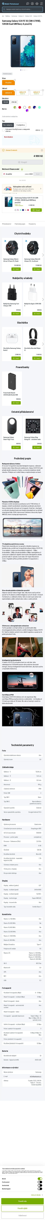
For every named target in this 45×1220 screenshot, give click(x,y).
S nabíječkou (21, 125)
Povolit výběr (22, 1208)
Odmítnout (23, 1215)
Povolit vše (22, 1201)
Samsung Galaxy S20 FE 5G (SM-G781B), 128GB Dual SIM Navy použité (27, 200)
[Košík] (37, 3)
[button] (22, 9)
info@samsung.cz (35, 1076)
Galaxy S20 (28, 16)
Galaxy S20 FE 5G (38, 16)
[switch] (40, 1182)
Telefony (7, 16)
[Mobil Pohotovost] (10, 4)
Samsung (14, 16)
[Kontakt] (27, 3)
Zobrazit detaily (36, 1195)
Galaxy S (21, 16)
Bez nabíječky (8, 125)
